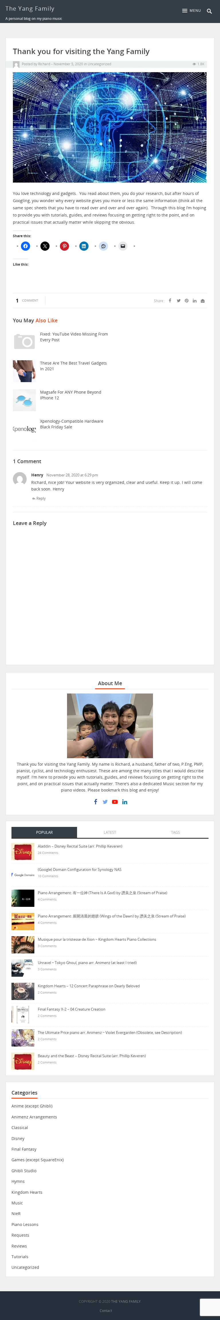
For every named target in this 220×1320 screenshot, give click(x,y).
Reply (41, 498)
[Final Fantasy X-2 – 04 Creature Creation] (22, 1014)
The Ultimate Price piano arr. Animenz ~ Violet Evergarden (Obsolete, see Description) (110, 1032)
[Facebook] (95, 802)
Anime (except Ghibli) (31, 1106)
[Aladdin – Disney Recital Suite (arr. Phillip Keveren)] (22, 851)
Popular (44, 832)
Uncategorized (99, 64)
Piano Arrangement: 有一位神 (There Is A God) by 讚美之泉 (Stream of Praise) (102, 892)
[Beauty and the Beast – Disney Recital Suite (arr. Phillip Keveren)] (22, 1061)
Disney (17, 1138)
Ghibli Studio (23, 1170)
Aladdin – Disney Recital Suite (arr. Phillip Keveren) (80, 846)
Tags (175, 832)
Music (17, 1203)
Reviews (19, 1246)
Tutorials (19, 1256)
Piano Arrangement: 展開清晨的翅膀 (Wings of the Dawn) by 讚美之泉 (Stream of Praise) (112, 916)
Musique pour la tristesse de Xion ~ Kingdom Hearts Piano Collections (97, 939)
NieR (16, 1213)
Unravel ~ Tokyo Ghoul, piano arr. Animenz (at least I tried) (87, 962)
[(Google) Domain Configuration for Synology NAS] (22, 874)
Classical (19, 1127)
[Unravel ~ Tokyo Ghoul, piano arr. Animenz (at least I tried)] (22, 967)
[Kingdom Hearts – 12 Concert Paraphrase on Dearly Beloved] (22, 991)
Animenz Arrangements (34, 1117)
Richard (44, 64)
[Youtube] (115, 802)
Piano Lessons (24, 1224)
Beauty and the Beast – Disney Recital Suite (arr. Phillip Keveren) (92, 1055)
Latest (110, 832)
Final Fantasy (23, 1149)
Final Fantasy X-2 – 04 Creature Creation (71, 1009)
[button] (193, 10)
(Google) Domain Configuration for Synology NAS (79, 869)
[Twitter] (105, 802)
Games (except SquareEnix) (37, 1159)
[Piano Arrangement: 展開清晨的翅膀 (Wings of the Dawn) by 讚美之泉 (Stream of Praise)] (22, 921)
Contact (106, 1310)
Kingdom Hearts (26, 1192)
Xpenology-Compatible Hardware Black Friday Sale (71, 424)
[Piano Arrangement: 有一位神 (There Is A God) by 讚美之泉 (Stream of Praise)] (22, 898)
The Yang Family (30, 8)
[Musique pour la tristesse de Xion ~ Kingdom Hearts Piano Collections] (22, 944)
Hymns (18, 1181)
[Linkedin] (124, 802)
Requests (20, 1235)
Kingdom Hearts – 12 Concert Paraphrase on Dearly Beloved (89, 985)
